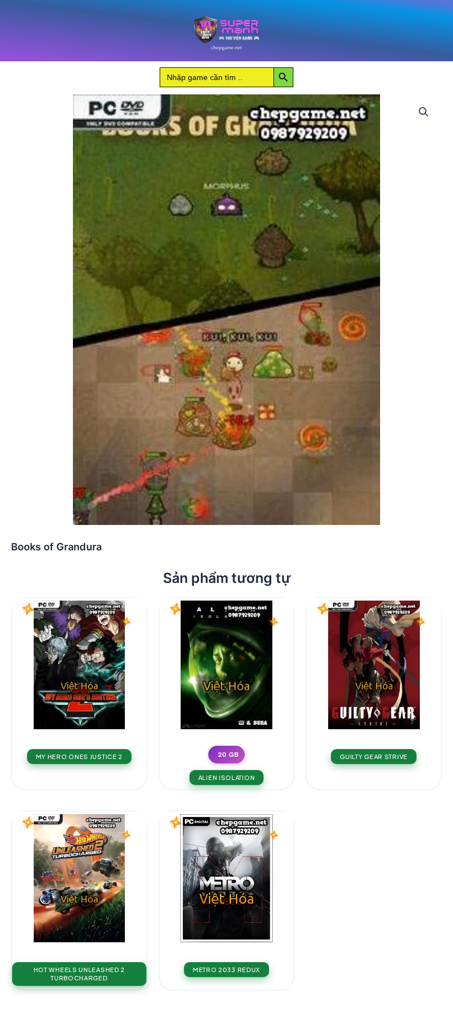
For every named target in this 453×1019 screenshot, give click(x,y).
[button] (424, 112)
